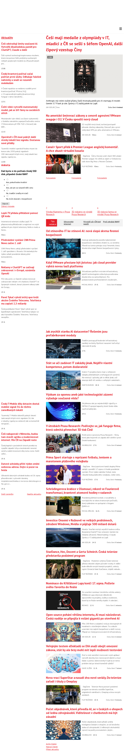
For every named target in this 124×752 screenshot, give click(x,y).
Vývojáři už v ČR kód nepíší (92, 222)
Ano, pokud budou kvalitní (16, 182)
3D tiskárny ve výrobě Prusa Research (82, 213)
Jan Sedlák (50, 107)
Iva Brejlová (87, 445)
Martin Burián (88, 385)
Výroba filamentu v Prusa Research (58, 213)
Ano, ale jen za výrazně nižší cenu (19, 187)
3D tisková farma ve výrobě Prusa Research (108, 213)
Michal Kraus (87, 285)
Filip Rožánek (87, 166)
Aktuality (7, 37)
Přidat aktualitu (52, 749)
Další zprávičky (7, 494)
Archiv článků (51, 744)
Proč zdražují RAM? (111, 221)
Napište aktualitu (34, 494)
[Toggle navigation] (120, 29)
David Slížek (87, 668)
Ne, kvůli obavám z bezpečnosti (19, 199)
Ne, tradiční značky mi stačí (17, 193)
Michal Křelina (88, 511)
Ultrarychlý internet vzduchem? (69, 223)
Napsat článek (52, 746)
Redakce (85, 605)
